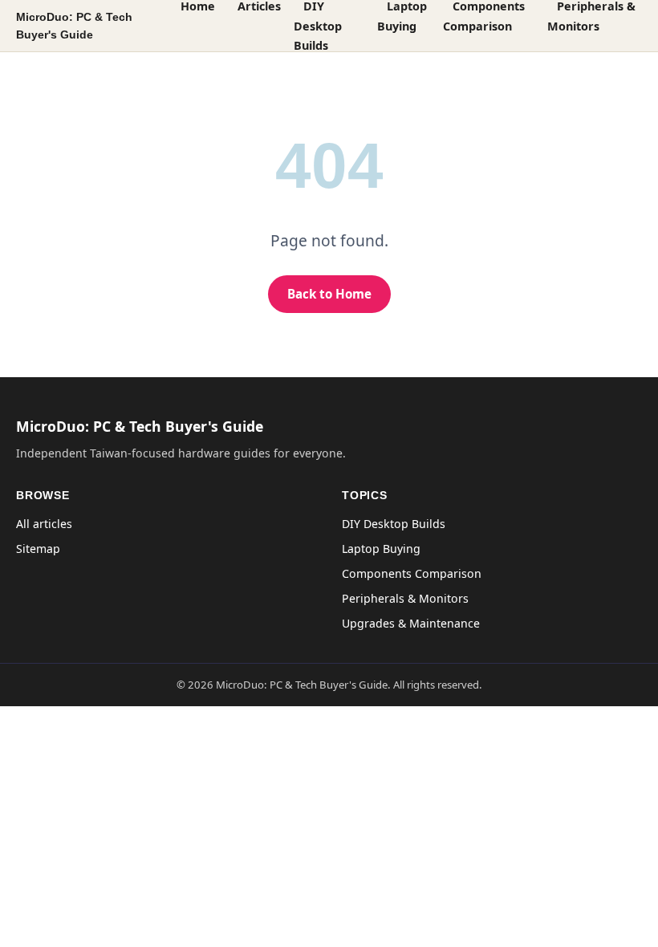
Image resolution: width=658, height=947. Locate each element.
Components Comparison (411, 573)
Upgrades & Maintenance (411, 623)
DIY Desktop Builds (393, 523)
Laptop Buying (381, 548)
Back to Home (329, 294)
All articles (44, 523)
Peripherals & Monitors (405, 598)
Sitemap (38, 548)
